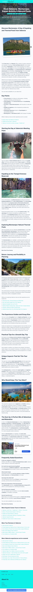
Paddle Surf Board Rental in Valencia (10, 513)
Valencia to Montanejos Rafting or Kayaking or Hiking (13, 515)
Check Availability (25, 451)
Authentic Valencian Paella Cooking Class (11, 307)
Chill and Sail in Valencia (7, 525)
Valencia (24, 13)
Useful (12, 574)
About (9, 574)
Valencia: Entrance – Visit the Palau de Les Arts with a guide (15, 552)
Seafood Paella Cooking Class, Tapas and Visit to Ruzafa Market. (16, 305)
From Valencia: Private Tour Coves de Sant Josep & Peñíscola (15, 528)
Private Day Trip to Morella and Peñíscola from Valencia (14, 559)
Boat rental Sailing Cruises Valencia (10, 530)
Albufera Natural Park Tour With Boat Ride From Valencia (14, 309)
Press (6, 574)
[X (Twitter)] (3, 571)
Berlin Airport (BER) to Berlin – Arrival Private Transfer (13, 532)
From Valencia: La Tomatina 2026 (9, 534)
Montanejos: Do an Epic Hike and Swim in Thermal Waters (14, 557)
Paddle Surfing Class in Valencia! (9, 121)
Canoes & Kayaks (9, 13)
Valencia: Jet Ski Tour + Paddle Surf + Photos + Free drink (14, 510)
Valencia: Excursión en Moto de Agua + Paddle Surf (13, 123)
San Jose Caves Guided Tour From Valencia (11, 302)
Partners (3, 574)
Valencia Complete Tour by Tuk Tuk (9, 304)
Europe (14, 13)
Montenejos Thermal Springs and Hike (10, 556)
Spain (16, 13)
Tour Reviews (20, 13)
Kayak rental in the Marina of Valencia (10, 119)
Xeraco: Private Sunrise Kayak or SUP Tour (11, 511)
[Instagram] (4, 571)
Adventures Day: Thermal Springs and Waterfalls (12, 300)
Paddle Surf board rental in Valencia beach (11, 518)
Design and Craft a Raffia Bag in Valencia (11, 554)
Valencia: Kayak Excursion (8, 517)
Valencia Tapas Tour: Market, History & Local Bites (13, 551)
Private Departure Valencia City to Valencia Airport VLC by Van (15, 527)
